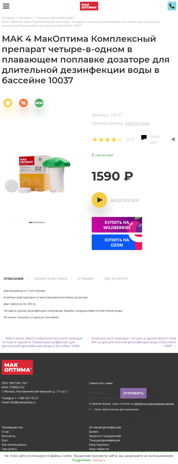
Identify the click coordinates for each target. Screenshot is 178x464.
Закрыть (99, 460)
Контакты (8, 436)
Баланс (93, 432)
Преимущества (12, 427)
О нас (5, 432)
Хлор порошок (99, 445)
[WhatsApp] (101, 415)
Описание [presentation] (13, 279)
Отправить (133, 393)
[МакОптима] (89, 6)
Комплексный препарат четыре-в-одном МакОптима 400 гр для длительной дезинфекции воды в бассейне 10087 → (133, 342)
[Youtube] (111, 415)
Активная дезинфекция (105, 427)
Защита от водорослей (105, 436)
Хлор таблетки (99, 449)
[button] (30, 222)
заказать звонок (172, 6)
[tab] (16, 279)
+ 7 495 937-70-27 (26, 398)
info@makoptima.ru (23, 402)
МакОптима (137, 123)
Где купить (9, 449)
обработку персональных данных (154, 403)
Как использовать (14, 445)
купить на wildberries (117, 224)
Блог (5, 440)
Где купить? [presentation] (116, 279)
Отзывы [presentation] (85, 279)
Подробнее (81, 460)
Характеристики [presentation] (50, 279)
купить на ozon (117, 242)
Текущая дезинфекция (104, 440)
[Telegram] (91, 415)
